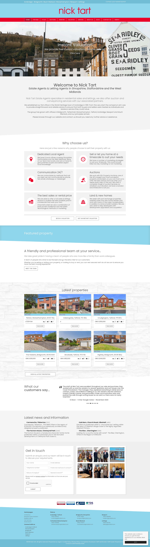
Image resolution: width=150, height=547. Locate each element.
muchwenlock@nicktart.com (85, 517)
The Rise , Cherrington (88, 424)
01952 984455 (107, 509)
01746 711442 (80, 509)
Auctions (53, 20)
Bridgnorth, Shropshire (83, 508)
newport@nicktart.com (109, 511)
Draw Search (27, 515)
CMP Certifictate (101, 535)
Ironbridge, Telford (56, 508)
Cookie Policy (67, 535)
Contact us (107, 20)
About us (90, 20)
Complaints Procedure (88, 535)
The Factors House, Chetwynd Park (41, 424)
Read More (40, 326)
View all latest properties (40, 374)
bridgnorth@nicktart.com (84, 511)
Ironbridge (28, 2)
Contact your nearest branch (115, 2)
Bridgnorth (38, 2)
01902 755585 (55, 515)
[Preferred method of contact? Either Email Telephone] (61, 461)
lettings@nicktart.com (109, 517)
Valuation (71, 20)
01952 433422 (55, 509)
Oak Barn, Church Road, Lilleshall (92, 415)
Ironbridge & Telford (31, 520)
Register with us (28, 511)
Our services (27, 513)
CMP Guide (110, 535)
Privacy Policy (76, 535)
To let (44, 20)
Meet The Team (31, 268)
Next (123, 389)
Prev (61, 389)
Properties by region (55, 535)
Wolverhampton (62, 2)
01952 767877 (80, 515)
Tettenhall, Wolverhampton (58, 514)
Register (61, 20)
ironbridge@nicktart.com (58, 511)
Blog (98, 20)
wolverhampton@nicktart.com (59, 517)
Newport (73, 2)
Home (28, 20)
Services (80, 20)
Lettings (81, 2)
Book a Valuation (62, 218)
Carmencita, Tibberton (36, 415)
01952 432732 (106, 515)
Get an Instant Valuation (87, 218)
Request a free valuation (31, 509)
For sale (35, 20)
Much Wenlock (49, 2)
